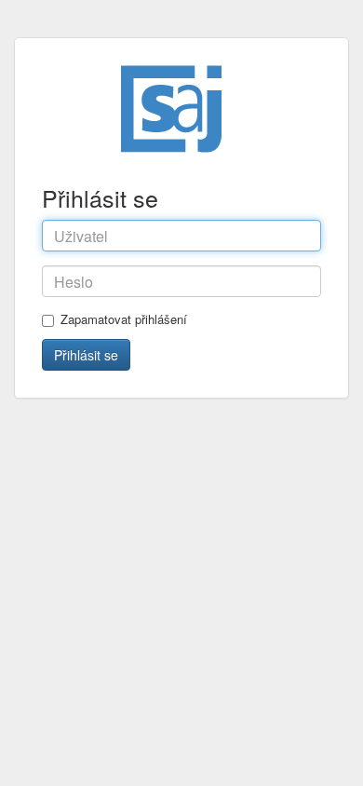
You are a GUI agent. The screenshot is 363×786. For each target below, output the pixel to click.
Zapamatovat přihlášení (123, 319)
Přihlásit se (86, 355)
